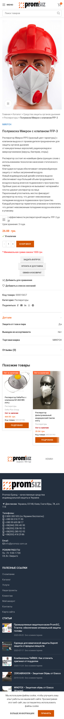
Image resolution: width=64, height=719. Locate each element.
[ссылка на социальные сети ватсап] (29, 305)
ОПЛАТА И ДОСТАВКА (32, 266)
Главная (6, 114)
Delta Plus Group (12, 410)
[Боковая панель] (4, 219)
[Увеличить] (8, 103)
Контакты (7, 606)
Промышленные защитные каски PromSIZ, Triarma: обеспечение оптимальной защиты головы (37, 627)
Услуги (5, 585)
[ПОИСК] (58, 13)
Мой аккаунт (8, 601)
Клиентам (7, 596)
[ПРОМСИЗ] (19, 459)
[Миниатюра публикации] (7, 630)
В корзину (25, 244)
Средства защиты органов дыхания (41, 114)
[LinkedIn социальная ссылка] (25, 305)
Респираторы (11, 117)
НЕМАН (49, 459)
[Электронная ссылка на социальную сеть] (21, 305)
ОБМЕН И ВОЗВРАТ (32, 272)
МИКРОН (6, 124)
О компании (8, 574)
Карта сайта (8, 612)
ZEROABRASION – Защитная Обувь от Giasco (37, 673)
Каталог (17, 114)
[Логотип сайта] (32, 4)
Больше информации (22, 713)
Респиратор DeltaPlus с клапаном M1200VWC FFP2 (15, 400)
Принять (46, 713)
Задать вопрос (32, 259)
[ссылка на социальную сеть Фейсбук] (17, 305)
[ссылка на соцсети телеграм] (33, 305)
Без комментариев (33, 635)
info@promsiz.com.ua (16, 543)
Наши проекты (9, 590)
